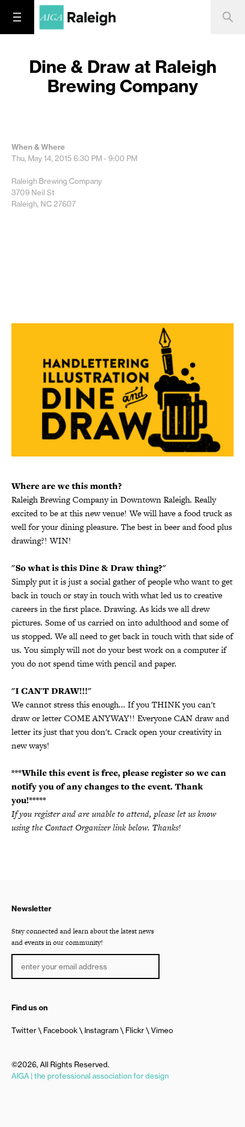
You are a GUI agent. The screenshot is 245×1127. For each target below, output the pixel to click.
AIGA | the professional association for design (90, 1075)
